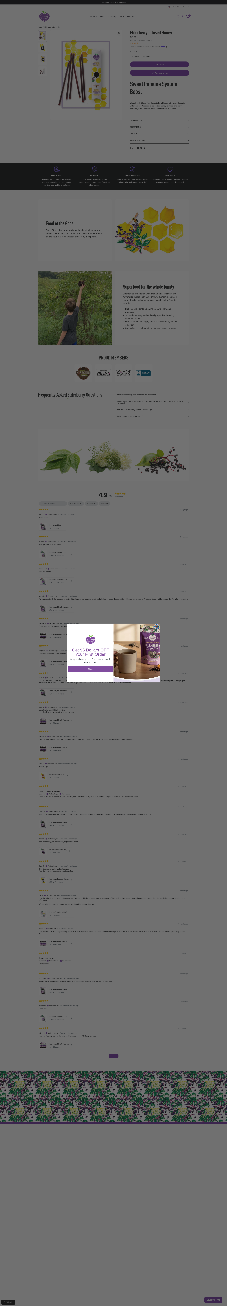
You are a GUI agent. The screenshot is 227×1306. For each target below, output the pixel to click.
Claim (90, 669)
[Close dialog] (157, 626)
